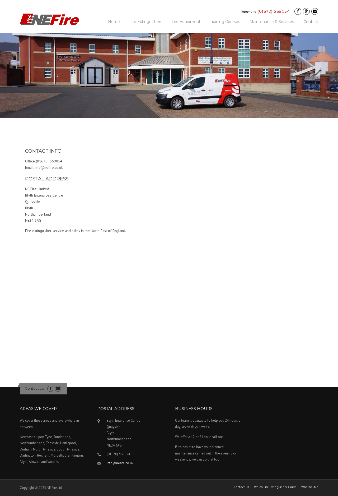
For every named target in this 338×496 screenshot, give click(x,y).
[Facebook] (297, 11)
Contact (310, 21)
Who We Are (309, 487)
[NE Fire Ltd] (49, 19)
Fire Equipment (186, 21)
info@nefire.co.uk (49, 167)
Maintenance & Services (272, 21)
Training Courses (225, 21)
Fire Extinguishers (145, 21)
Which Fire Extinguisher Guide (275, 487)
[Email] (314, 11)
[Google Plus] (306, 11)
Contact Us (34, 388)
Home (114, 21)
